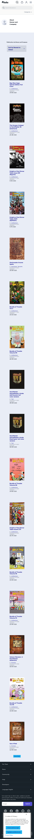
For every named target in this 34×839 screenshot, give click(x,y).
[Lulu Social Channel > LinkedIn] (17, 811)
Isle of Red (13, 743)
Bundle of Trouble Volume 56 (16, 573)
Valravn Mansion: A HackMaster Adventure (16, 658)
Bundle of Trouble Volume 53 (16, 617)
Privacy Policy (9, 835)
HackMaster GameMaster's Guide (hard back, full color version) (17, 438)
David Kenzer (14, 266)
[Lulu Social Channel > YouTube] (22, 811)
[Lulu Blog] (28, 811)
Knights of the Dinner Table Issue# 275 (17, 528)
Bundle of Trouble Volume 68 (16, 484)
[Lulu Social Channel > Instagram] (5, 811)
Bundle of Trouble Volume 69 (16, 352)
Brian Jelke (20, 266)
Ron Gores (13, 662)
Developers (5, 784)
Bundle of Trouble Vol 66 (16, 703)
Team (12, 399)
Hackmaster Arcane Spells (16, 263)
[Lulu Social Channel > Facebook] (11, 811)
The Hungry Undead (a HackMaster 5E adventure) (16, 126)
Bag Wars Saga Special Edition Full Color (16, 84)
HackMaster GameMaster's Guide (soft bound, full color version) (17, 394)
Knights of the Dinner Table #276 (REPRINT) (17, 218)
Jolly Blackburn (14, 88)
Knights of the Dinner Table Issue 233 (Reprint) (17, 172)
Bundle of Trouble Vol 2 (16, 307)
